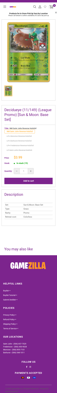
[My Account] (40, 6)
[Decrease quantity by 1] (16, 171)
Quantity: (8, 171)
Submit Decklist (9, 300)
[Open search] (34, 6)
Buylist (6, 291)
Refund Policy (8, 319)
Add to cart (28, 181)
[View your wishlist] (45, 6)
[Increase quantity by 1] (31, 171)
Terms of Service (10, 328)
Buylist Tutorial (9, 295)
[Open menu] (5, 6)
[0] (51, 7)
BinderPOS (13, 391)
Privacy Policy (9, 315)
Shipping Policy (9, 324)
